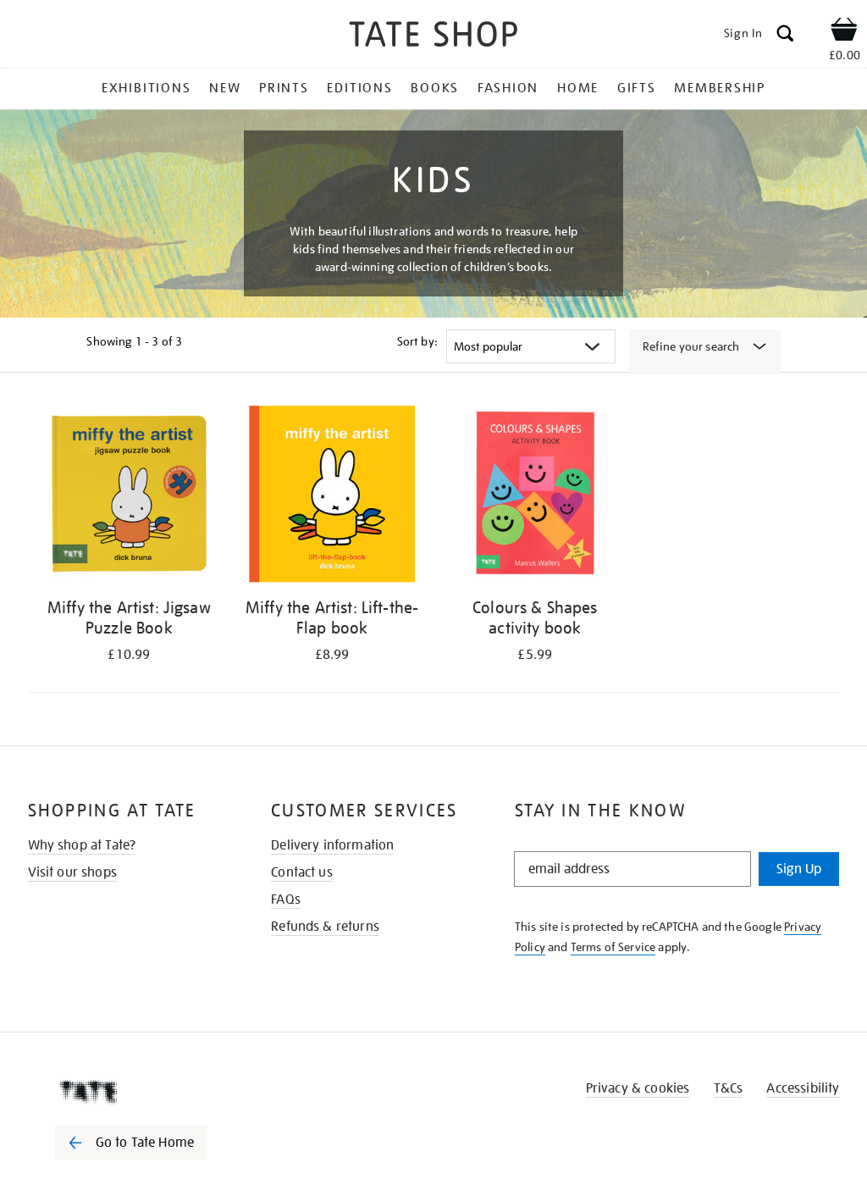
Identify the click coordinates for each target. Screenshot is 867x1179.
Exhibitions (146, 88)
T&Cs (728, 1088)
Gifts (636, 88)
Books (435, 88)
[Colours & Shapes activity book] (535, 497)
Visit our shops (72, 872)
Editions (359, 88)
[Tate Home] (143, 1091)
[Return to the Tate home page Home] (433, 37)
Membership (719, 88)
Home (578, 88)
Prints (284, 88)
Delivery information (332, 845)
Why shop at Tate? (82, 845)
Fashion (508, 88)
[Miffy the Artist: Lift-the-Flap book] (332, 497)
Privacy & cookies (638, 1088)
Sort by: (417, 341)
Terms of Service (613, 947)
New (224, 88)
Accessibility (802, 1088)
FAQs (286, 899)
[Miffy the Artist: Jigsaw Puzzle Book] (129, 497)
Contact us (302, 872)
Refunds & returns (325, 926)
